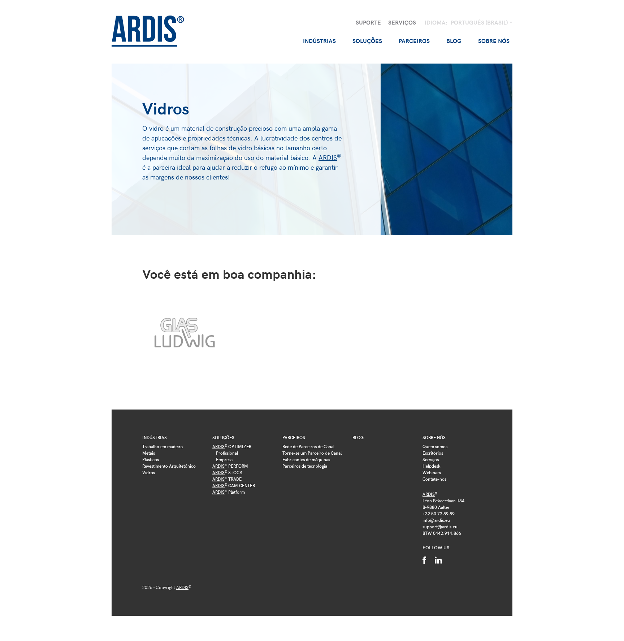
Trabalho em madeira (162, 446)
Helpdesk (431, 466)
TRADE (227, 479)
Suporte (368, 22)
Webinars (431, 472)
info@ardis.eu (436, 520)
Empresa (224, 459)
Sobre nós (434, 437)
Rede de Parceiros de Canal (308, 446)
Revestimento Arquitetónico (169, 466)
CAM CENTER (233, 485)
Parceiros (293, 437)
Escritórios (432, 453)
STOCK (227, 472)
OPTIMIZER (231, 446)
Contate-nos (434, 479)
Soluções (223, 437)
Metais (148, 453)
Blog (454, 40)
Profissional (227, 453)
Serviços (402, 22)
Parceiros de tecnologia (304, 466)
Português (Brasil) (480, 22)
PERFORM (230, 466)
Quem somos (434, 446)
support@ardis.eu (440, 526)
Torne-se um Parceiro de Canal (312, 453)
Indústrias (154, 437)
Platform (228, 492)
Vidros (148, 472)
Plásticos (150, 459)
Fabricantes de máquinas (306, 459)
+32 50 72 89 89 (438, 513)
